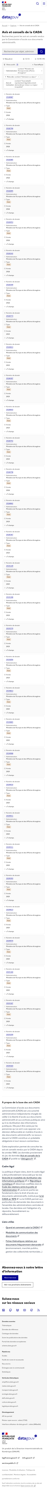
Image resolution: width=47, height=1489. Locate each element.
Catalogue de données (10, 1333)
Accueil (4, 25)
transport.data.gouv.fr (10, 1390)
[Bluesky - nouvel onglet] (17, 1310)
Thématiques (6, 1325)
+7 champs (10, 119)
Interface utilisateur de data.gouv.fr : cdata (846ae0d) (21, 1424)
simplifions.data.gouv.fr (10, 1382)
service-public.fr (9, 1463)
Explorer (13, 25)
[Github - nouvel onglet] (31, 1310)
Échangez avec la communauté (13, 1368)
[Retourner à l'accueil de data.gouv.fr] (11, 16)
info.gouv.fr (27, 1458)
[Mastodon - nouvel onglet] (10, 1310)
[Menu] (43, 3)
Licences (5, 1470)
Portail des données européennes (14, 1342)
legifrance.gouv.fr (9, 1458)
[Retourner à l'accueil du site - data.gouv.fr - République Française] (27, 1438)
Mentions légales (20, 1474)
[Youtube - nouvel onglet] (24, 1310)
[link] (10, 1277)
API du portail (7, 1416)
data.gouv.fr (27, 1158)
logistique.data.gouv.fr (10, 1406)
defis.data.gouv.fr (8, 1398)
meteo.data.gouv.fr (9, 1386)
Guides (4, 1356)
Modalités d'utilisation (17, 1470)
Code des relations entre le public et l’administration (19, 1188)
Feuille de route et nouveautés (13, 1360)
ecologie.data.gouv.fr (9, 1394)
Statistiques (6, 1372)
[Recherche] (37, 3)
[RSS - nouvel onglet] (38, 1310)
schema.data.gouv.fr (9, 1346)
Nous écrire (6, 1364)
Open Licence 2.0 (27, 1486)
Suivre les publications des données (14, 1337)
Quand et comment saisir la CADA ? (23, 1227)
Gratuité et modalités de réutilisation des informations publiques (21, 1179)
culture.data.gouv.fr (9, 1402)
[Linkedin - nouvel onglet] (3, 1310)
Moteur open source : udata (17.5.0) (14, 1420)
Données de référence (10, 1329)
